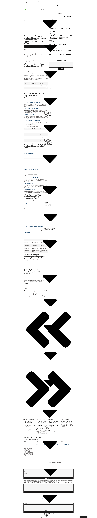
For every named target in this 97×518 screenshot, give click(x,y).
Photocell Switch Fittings (47, 143)
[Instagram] (61, 2)
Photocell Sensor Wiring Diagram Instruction (49, 229)
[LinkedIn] (61, 4)
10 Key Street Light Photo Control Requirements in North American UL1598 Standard (60, 44)
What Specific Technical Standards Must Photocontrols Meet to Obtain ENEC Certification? (60, 30)
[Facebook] (61, 1)
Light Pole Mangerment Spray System (50, 228)
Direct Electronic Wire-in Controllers (48, 142)
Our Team (45, 426)
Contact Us (43, 517)
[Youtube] (67, 16)
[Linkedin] (69, 16)
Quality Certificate (46, 514)
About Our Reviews (46, 427)
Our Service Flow (46, 202)
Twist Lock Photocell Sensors (47, 115)
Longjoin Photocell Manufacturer (48, 144)
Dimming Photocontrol (48, 112)
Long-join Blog (46, 511)
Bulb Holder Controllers (47, 141)
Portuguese (62, 441)
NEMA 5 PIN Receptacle (48, 86)
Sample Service (46, 203)
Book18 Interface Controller (48, 313)
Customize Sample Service (47, 204)
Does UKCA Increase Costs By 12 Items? (60, 50)
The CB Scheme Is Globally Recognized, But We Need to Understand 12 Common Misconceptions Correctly (61, 37)
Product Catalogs (46, 515)
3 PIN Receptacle (47, 85)
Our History (45, 425)
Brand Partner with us (46, 428)
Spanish (25, 441)
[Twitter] (61, 3)
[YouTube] (61, 6)
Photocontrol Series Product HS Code (49, 513)
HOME (43, 9)
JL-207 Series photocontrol (48, 114)
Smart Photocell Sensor (48, 113)
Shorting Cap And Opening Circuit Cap (49, 88)
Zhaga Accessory (47, 314)
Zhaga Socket (47, 315)
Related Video (45, 516)
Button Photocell (47, 139)
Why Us (45, 429)
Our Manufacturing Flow (47, 175)
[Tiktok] (61, 5)
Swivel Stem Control (48, 140)
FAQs (44, 512)
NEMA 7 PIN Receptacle (48, 87)
